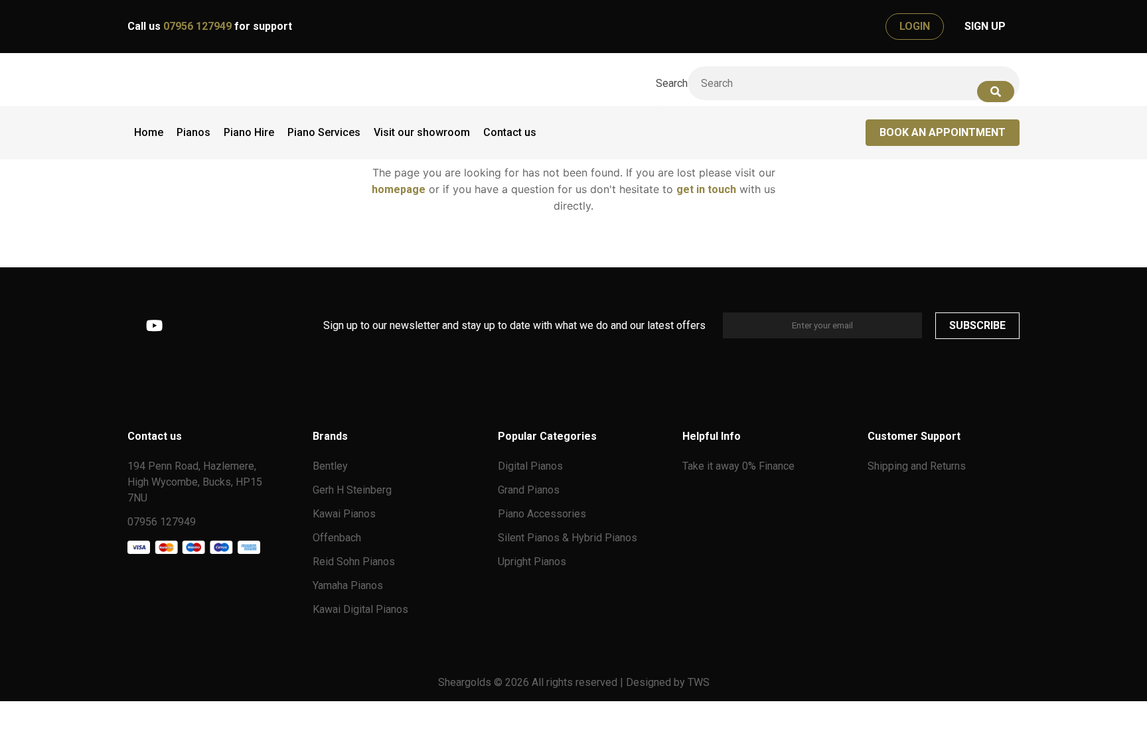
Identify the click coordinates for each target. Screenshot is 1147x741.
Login (914, 26)
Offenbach (337, 537)
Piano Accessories (542, 513)
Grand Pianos (529, 490)
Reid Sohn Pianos (354, 561)
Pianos (193, 132)
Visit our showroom (422, 132)
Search (672, 83)
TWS (699, 682)
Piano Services (323, 132)
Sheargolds (466, 682)
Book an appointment (942, 132)
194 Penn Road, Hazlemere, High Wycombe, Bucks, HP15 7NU (194, 482)
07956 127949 (198, 26)
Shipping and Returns (917, 466)
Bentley (330, 466)
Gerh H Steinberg (352, 490)
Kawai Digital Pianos (360, 609)
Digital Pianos (530, 466)
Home (148, 132)
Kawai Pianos (344, 513)
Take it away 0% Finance (738, 466)
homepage (398, 189)
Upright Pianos (532, 561)
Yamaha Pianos (348, 585)
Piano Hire (249, 132)
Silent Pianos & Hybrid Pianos (567, 537)
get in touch (706, 189)
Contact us (509, 132)
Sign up (985, 26)
